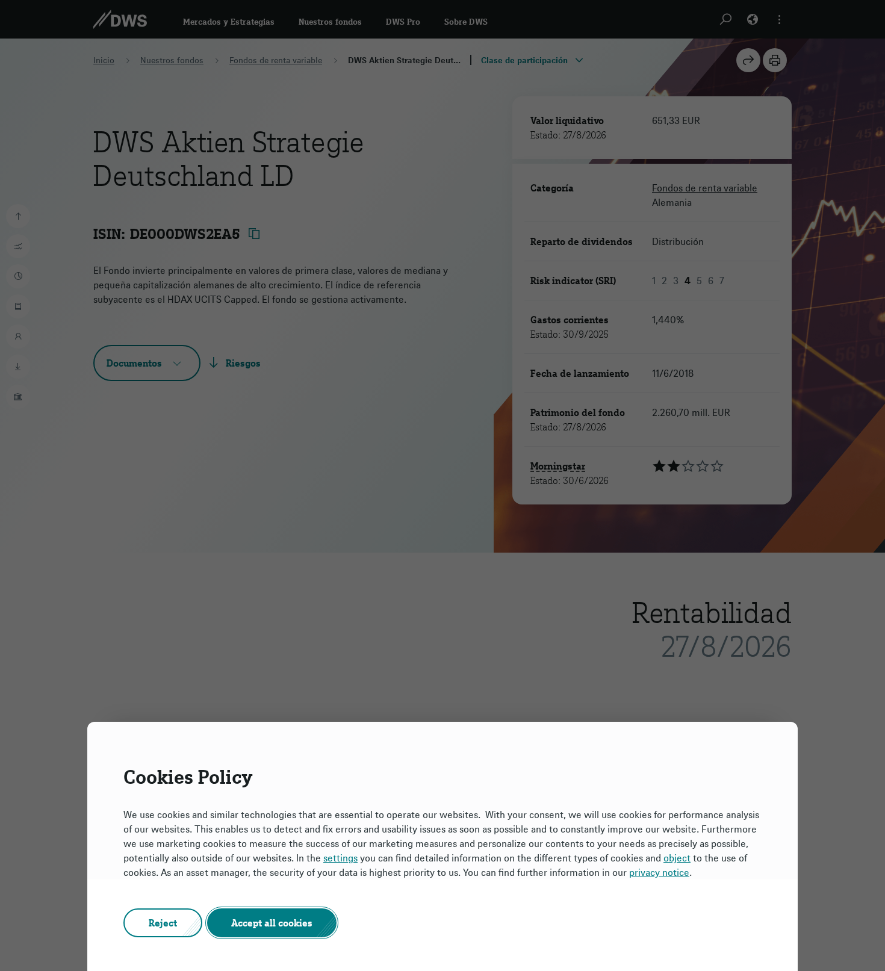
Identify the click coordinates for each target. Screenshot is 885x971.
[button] (162, 922)
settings (340, 857)
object (677, 857)
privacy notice (659, 872)
